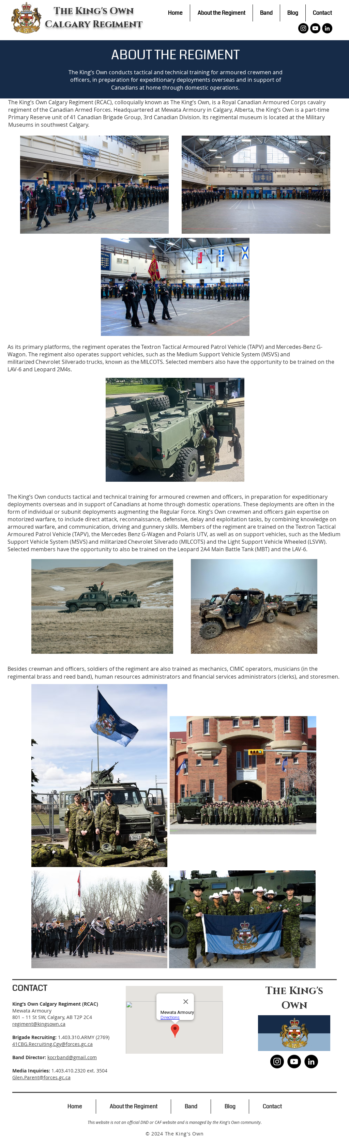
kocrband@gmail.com (72, 1057)
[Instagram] (303, 28)
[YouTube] (315, 28)
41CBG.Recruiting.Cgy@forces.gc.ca (52, 1044)
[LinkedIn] (327, 28)
